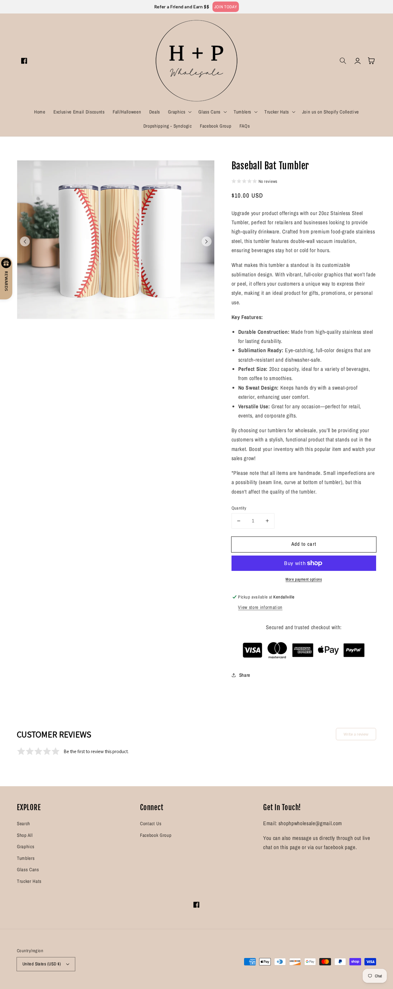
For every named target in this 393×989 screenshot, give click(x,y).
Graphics (25, 846)
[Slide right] (207, 241)
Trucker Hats (29, 881)
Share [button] (244, 675)
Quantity (239, 508)
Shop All (25, 835)
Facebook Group (155, 835)
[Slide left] (25, 241)
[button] (179, 112)
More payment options (304, 579)
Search (23, 823)
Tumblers (25, 858)
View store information (260, 607)
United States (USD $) (41, 964)
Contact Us (150, 823)
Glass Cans (28, 869)
